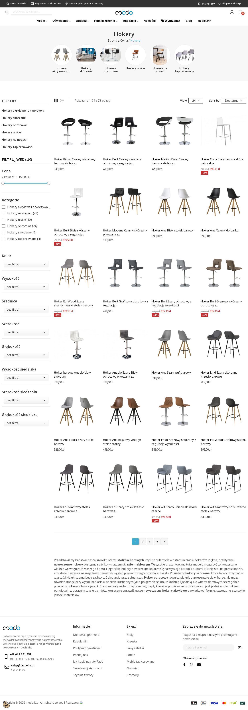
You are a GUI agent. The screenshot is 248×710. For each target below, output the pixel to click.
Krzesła (132, 641)
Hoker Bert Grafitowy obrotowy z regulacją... (125, 303)
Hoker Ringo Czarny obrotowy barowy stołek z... (74, 161)
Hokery (9, 101)
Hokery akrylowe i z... (61, 69)
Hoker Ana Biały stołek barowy (173, 230)
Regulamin (80, 641)
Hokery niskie (135, 68)
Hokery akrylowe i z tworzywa (23, 111)
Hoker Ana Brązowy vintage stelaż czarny (122, 442)
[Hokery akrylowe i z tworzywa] (61, 55)
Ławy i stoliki (135, 648)
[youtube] (199, 665)
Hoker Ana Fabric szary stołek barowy (74, 442)
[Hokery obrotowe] (110, 55)
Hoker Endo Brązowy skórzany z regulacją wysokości (174, 442)
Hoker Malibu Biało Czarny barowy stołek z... (170, 161)
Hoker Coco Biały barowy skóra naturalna (222, 161)
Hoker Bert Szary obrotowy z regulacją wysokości (171, 303)
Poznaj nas (80, 655)
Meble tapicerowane (141, 662)
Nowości (132, 668)
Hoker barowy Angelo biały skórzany (72, 375)
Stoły (130, 635)
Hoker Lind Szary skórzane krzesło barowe (219, 375)
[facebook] (184, 665)
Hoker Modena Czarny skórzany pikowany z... (125, 232)
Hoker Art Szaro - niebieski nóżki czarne (174, 509)
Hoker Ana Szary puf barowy (171, 373)
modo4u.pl (32, 702)
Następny (164, 541)
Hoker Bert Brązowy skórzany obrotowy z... (221, 303)
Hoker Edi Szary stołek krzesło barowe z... (123, 509)
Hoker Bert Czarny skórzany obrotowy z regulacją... (122, 161)
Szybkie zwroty (83, 675)
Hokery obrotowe (111, 69)
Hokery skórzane (86, 69)
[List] (61, 100)
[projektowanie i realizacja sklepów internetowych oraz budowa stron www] (81, 702)
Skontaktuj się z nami (87, 668)
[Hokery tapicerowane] (184, 55)
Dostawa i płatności (86, 635)
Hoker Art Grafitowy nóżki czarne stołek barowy (223, 509)
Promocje (133, 675)
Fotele (131, 655)
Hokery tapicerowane (184, 69)
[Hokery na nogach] (160, 55)
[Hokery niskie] (135, 55)
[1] (239, 647)
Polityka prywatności (87, 648)
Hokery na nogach (160, 69)
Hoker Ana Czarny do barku (220, 230)
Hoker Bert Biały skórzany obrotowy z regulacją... (72, 232)
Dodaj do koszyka (76, 147)
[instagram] (192, 665)
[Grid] (56, 100)
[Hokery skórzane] (86, 55)
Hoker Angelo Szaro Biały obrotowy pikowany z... (120, 375)
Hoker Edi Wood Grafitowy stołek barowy (223, 442)
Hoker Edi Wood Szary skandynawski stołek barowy (73, 303)
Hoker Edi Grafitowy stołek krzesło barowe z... (72, 509)
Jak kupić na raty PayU (88, 662)
